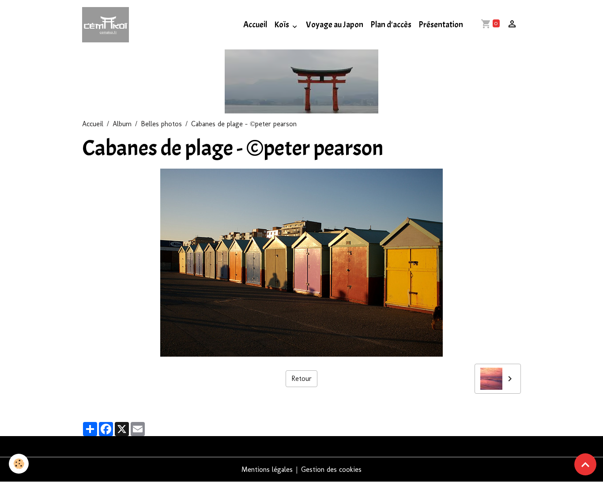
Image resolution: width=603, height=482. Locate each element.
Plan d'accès (390, 24)
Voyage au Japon (334, 24)
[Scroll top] (585, 464)
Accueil (255, 24)
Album (122, 124)
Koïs (282, 24)
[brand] (107, 24)
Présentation (440, 24)
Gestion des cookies (331, 469)
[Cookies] (19, 464)
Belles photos (161, 124)
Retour (301, 378)
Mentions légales (267, 469)
